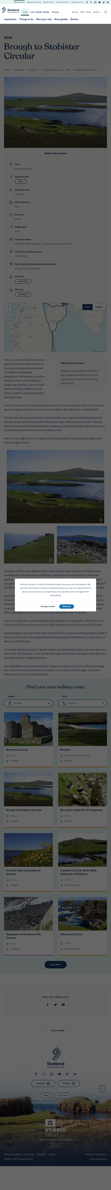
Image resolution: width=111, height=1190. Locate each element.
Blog (88, 12)
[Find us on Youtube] (99, 2)
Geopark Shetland (34, 2)
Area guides (61, 19)
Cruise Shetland (62, 2)
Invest (55, 12)
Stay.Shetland (48, 2)
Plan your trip (44, 19)
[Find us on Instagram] (95, 2)
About (75, 12)
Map (82, 12)
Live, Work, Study (39, 12)
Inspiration (10, 19)
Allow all (66, 606)
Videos (96, 12)
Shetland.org (19, 2)
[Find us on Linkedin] (108, 2)
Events (74, 19)
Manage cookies (48, 606)
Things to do (26, 19)
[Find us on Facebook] (87, 2)
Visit (25, 12)
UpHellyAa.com (77, 2)
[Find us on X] (91, 2)
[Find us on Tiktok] (104, 2)
